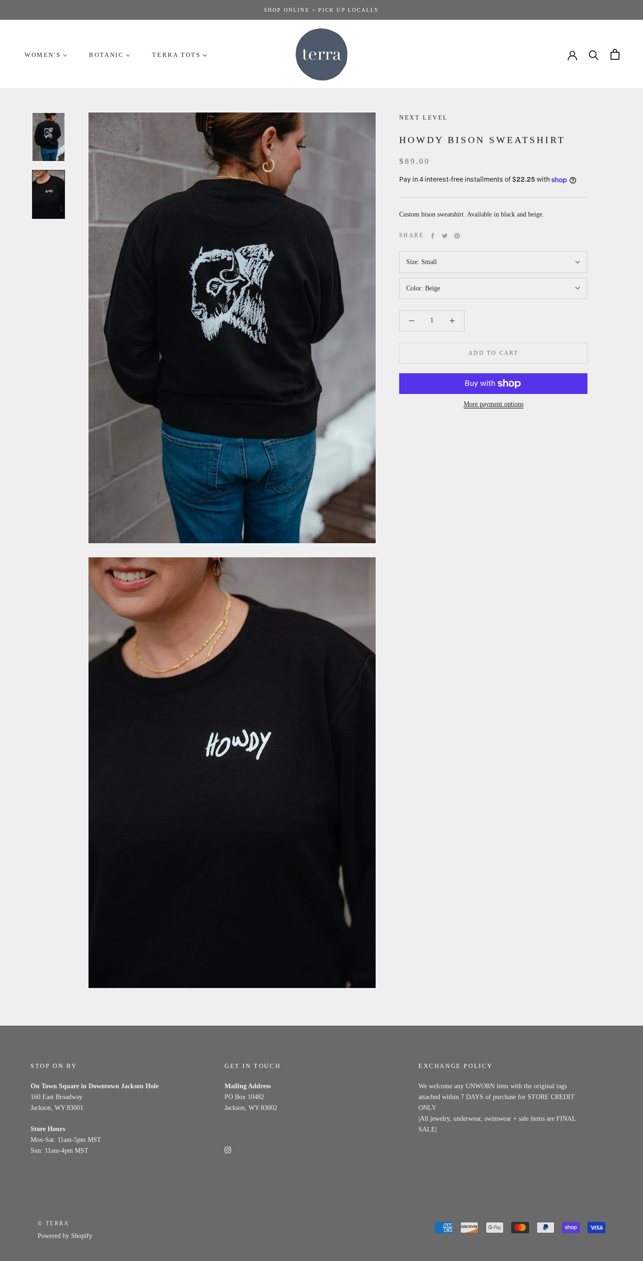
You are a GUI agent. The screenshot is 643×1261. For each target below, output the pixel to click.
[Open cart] (615, 54)
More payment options (493, 404)
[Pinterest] (457, 236)
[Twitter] (445, 236)
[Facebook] (432, 236)
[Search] (594, 54)
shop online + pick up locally (321, 10)
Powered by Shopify (65, 1235)
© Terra (54, 1223)
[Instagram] (228, 1149)
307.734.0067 (243, 1128)
